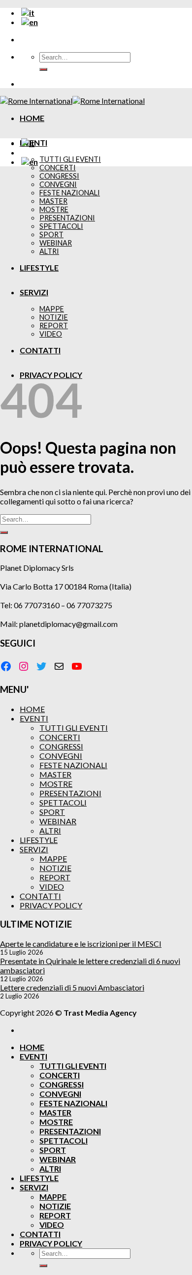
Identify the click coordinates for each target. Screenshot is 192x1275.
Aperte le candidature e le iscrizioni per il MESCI (80, 943)
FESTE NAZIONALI (73, 765)
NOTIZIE (55, 867)
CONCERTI (57, 167)
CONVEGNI (60, 755)
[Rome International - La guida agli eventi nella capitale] (72, 100)
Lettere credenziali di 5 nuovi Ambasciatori (72, 987)
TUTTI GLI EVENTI (70, 159)
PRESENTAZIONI (70, 793)
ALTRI (50, 830)
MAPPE (53, 858)
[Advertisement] (96, 270)
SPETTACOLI (63, 802)
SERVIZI (34, 849)
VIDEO (51, 886)
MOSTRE (55, 783)
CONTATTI (40, 896)
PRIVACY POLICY (51, 905)
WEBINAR (57, 821)
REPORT (54, 877)
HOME (32, 118)
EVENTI (34, 718)
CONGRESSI (61, 746)
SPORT (52, 811)
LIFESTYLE (39, 839)
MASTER (55, 774)
